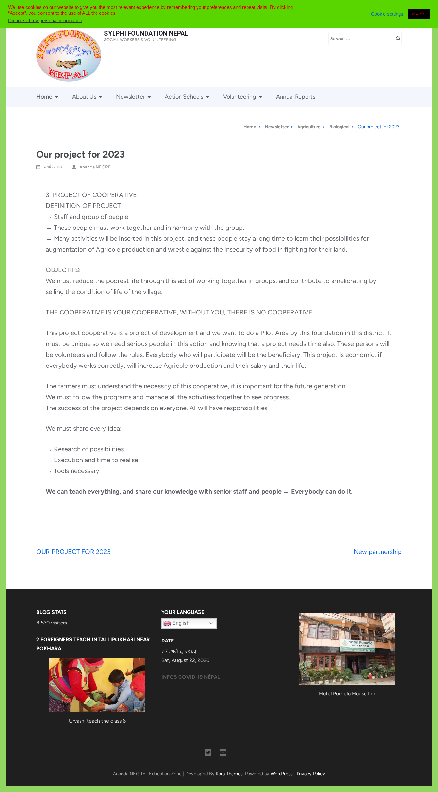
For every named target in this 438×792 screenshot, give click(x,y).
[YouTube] (223, 754)
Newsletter (130, 96)
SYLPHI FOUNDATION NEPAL (146, 33)
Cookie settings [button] (387, 14)
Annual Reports (295, 96)
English (180, 623)
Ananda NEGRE (95, 167)
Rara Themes (229, 774)
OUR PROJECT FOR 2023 (73, 551)
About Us (84, 96)
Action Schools (184, 96)
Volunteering (239, 96)
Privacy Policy (311, 774)
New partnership (378, 551)
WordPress (282, 774)
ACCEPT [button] (419, 14)
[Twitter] (208, 754)
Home (44, 96)
